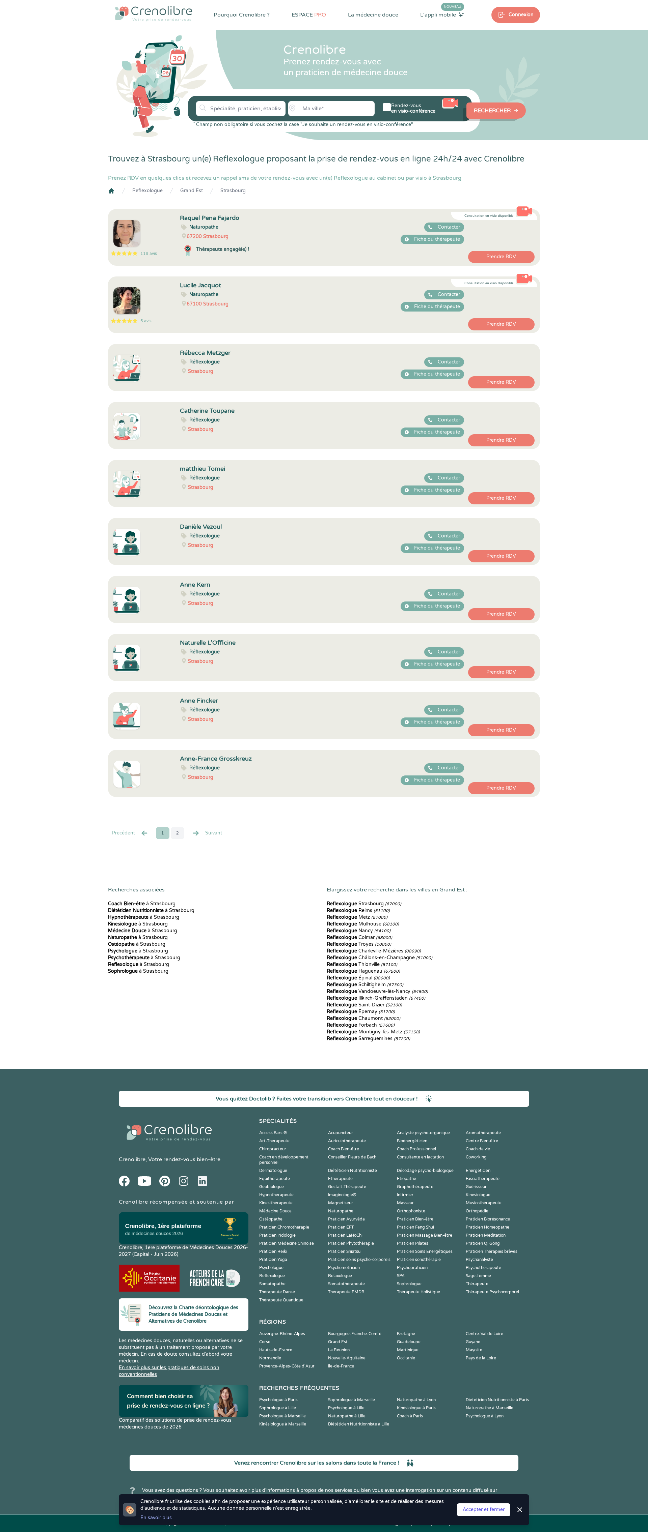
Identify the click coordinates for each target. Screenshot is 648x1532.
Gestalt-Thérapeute (347, 1186)
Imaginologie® (342, 1194)
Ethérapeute (340, 1178)
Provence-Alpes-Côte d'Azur (287, 1366)
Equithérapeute (274, 1178)
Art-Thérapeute (274, 1141)
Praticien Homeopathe (487, 1227)
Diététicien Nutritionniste (352, 1170)
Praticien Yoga (273, 1259)
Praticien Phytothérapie (351, 1243)
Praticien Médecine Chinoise (286, 1243)
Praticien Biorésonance (488, 1219)
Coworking (476, 1157)
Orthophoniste (411, 1211)
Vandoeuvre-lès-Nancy (377, 991)
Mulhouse (363, 924)
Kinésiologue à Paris (416, 1408)
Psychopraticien (412, 1267)
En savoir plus (156, 1518)
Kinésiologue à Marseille (282, 1424)
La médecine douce (373, 14)
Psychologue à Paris (278, 1399)
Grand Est (191, 191)
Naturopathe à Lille (347, 1416)
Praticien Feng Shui (415, 1227)
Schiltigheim (365, 985)
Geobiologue (271, 1186)
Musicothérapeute (484, 1203)
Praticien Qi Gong (483, 1243)
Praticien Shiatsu (344, 1251)
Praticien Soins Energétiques (425, 1251)
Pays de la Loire (481, 1358)
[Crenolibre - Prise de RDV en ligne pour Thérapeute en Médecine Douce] (153, 13)
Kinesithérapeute (276, 1203)
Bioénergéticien (412, 1141)
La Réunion (339, 1350)
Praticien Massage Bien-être (424, 1235)
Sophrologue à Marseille (351, 1399)
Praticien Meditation (486, 1235)
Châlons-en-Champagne (379, 958)
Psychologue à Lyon (485, 1416)
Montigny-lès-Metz (373, 1032)
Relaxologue (340, 1275)
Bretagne (406, 1333)
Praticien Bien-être (415, 1219)
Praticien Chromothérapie (284, 1227)
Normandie (270, 1358)
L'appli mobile (440, 14)
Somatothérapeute (346, 1283)
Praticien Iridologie (277, 1235)
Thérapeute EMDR (346, 1292)
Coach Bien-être (343, 1149)
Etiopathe (406, 1178)
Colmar (359, 937)
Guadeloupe (409, 1341)
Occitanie (406, 1358)
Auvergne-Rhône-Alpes (282, 1333)
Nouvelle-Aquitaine (347, 1358)
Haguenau (363, 971)
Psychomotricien (344, 1267)
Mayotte (474, 1350)
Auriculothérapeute (347, 1141)
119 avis (148, 253)
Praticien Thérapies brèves (491, 1251)
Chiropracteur (272, 1149)
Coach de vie (478, 1149)
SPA (401, 1275)
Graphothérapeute (415, 1186)
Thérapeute (477, 1283)
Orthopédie (477, 1211)
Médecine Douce (275, 1211)
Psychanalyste (479, 1259)
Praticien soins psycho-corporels (359, 1259)
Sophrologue (409, 1283)
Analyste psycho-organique (423, 1132)
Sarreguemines (368, 1038)
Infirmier (405, 1194)
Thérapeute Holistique (418, 1292)
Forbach (361, 1025)
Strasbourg (233, 191)
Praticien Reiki (273, 1251)
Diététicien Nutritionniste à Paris (497, 1399)
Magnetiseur (340, 1203)
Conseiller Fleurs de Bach (352, 1157)
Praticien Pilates (412, 1243)
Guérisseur (476, 1186)
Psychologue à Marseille (282, 1416)
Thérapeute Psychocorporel (492, 1292)
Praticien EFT (341, 1227)
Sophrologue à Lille (277, 1408)
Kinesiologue (478, 1194)
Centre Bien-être (482, 1141)
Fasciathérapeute (483, 1178)
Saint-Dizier (364, 1005)
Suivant (213, 833)
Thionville (362, 964)
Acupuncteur (340, 1132)
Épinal (358, 978)
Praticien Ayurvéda (346, 1219)
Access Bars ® (273, 1132)
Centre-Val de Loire (484, 1333)
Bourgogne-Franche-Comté (354, 1333)
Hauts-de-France (275, 1350)
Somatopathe (272, 1283)
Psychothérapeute (483, 1267)
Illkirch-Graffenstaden (376, 998)
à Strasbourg (142, 904)
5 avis (146, 321)
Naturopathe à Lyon (416, 1399)
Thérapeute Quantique (281, 1300)
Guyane (473, 1341)
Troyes (359, 944)
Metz (357, 917)
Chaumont (363, 1018)
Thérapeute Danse (277, 1292)
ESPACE (309, 14)
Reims (358, 910)
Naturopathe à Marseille (489, 1408)
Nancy (358, 931)
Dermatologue (273, 1170)
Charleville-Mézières (374, 951)
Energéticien (478, 1170)
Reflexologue (147, 191)
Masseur (405, 1203)
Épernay (361, 1011)
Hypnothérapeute (276, 1194)
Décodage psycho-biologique (425, 1170)
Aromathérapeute (483, 1132)
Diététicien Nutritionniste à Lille (358, 1424)
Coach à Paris (410, 1416)
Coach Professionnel (416, 1149)
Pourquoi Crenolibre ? (242, 14)
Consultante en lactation (420, 1157)
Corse (264, 1341)
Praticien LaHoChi (345, 1235)
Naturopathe (340, 1211)
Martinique (407, 1350)
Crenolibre (132, 1159)
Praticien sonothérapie (419, 1259)
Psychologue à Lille (346, 1408)
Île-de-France (341, 1366)
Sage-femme (478, 1275)
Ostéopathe (270, 1219)
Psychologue (271, 1267)
